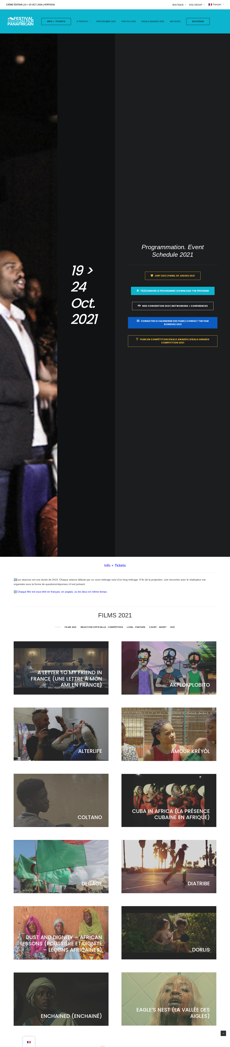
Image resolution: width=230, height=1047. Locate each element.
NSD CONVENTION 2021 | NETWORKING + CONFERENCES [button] (175, 305)
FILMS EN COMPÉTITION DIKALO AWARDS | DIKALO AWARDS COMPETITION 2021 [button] (175, 341)
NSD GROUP (195, 5)
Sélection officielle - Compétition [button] (101, 627)
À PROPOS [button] (82, 21)
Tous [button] (58, 627)
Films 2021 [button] (71, 627)
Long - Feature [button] (136, 627)
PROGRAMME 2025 (106, 21)
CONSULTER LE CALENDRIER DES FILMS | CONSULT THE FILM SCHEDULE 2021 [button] (175, 322)
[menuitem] (179, 4)
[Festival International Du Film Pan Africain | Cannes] (20, 21)
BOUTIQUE (178, 5)
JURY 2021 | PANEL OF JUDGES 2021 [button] (175, 275)
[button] (197, 21)
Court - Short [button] (157, 627)
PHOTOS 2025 (128, 21)
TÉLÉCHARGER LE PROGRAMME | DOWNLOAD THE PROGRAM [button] (174, 290)
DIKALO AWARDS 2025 (153, 21)
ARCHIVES (175, 21)
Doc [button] (172, 627)
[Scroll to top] (223, 1033)
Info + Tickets (115, 565)
